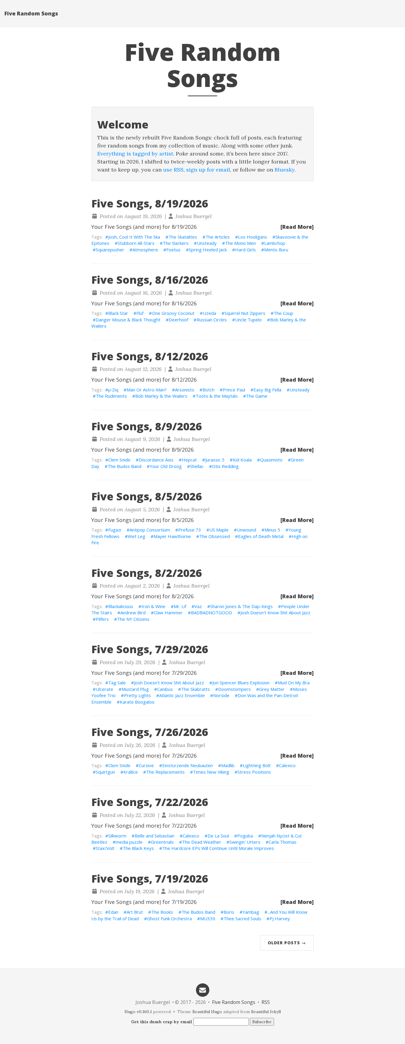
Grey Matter (272, 689)
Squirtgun (105, 772)
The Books (162, 912)
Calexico (287, 765)
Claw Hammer (168, 612)
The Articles (217, 237)
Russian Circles (212, 320)
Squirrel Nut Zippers (244, 313)
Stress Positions (254, 772)
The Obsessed (214, 536)
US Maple (219, 530)
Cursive (146, 765)
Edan (113, 912)
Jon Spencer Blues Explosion (241, 683)
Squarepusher (110, 250)
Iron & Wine (153, 606)
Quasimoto (271, 460)
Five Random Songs (31, 13)
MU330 (207, 918)
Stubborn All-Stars (136, 243)
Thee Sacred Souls (242, 918)
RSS (266, 1002)
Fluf (139, 313)
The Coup (283, 313)
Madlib (228, 765)
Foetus (173, 250)
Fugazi (114, 530)
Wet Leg (136, 536)
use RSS (173, 169)
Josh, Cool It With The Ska (134, 237)
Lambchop (274, 243)
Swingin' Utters (244, 842)
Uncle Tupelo (248, 320)
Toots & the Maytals (217, 396)
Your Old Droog (166, 466)
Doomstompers (234, 689)
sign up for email (208, 169)
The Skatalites (182, 237)
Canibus (165, 689)
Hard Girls (245, 250)
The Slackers (176, 243)
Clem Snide (119, 460)
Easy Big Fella (267, 390)
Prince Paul (234, 390)
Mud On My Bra (294, 683)
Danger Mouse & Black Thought (128, 320)
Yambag (251, 912)
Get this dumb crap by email (161, 1021)
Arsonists (184, 390)
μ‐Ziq (113, 390)
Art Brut (135, 912)
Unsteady (207, 243)
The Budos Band (124, 466)
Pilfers (102, 619)
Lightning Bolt (257, 765)
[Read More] (297, 226)
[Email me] (202, 989)
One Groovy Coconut (173, 313)
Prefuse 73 (189, 530)
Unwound (246, 530)
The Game (256, 396)
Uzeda (209, 313)
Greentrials (162, 842)
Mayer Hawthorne (172, 536)
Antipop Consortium (150, 530)
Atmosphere (145, 250)
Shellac (197, 466)
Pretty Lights (137, 695)
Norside (221, 695)
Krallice (130, 772)
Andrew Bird (133, 612)
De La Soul (218, 836)
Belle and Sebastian (154, 836)
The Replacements (165, 772)
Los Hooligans (252, 237)
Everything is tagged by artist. (135, 153)
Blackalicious (120, 606)
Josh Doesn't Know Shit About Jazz (275, 612)
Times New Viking (211, 772)
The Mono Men (240, 243)
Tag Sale (117, 683)
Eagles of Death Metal (260, 536)
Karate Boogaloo (137, 702)
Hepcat (189, 460)
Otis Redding (225, 466)
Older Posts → (287, 942)
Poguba (245, 836)
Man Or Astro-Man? (147, 390)
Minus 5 (272, 530)
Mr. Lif (180, 606)
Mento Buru (276, 250)
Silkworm (117, 836)
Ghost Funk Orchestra (169, 918)
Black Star (118, 313)
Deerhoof (178, 320)
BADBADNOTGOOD (211, 612)
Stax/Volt (105, 848)
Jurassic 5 (214, 460)
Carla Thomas (282, 842)
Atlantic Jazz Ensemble (182, 695)
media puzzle (129, 842)
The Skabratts (195, 689)
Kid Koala (242, 460)
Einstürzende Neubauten (187, 765)
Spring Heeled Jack (208, 250)
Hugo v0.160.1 (138, 1011)
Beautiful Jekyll (266, 1011)
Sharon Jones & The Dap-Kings (241, 606)
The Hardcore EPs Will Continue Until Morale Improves (218, 848)
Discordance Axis (156, 460)
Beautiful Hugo (207, 1011)
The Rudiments (111, 396)
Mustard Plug (135, 689)
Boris (229, 912)
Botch (208, 390)
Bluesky (284, 169)
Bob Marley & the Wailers (161, 396)
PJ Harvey (280, 918)
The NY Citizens (133, 619)
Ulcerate (104, 689)
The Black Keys (138, 848)
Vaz (198, 606)
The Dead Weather (201, 842)
